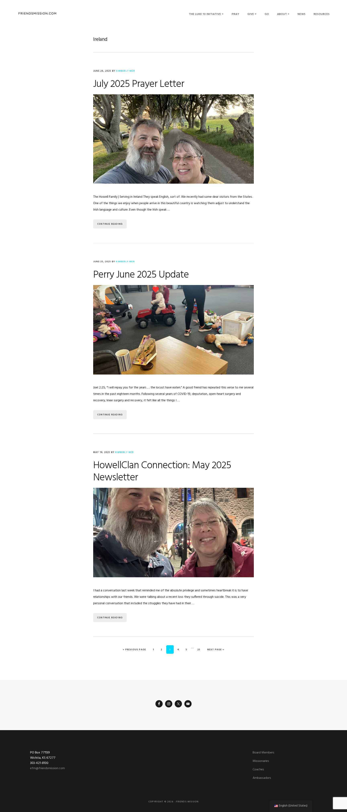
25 (200, 649)
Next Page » (215, 649)
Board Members (263, 752)
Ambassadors (262, 778)
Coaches (258, 769)
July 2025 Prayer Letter (138, 84)
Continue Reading (110, 224)
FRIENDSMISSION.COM (37, 13)
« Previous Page (134, 649)
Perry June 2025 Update (141, 275)
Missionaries (261, 761)
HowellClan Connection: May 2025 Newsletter (162, 472)
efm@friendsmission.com (47, 768)
